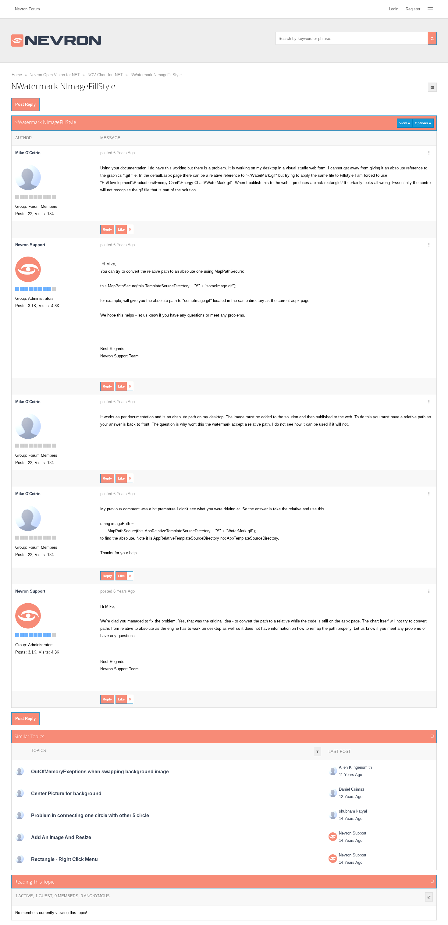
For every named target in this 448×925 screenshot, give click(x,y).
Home (17, 75)
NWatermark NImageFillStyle (156, 75)
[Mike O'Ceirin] (28, 177)
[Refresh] (429, 897)
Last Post (340, 751)
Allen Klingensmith (355, 767)
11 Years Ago (350, 774)
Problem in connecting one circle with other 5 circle (90, 815)
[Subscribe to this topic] (432, 87)
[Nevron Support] (28, 269)
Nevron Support (352, 833)
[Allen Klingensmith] (333, 771)
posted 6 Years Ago (117, 153)
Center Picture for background (66, 793)
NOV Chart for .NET (105, 75)
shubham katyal (353, 811)
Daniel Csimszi (352, 789)
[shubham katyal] (19, 815)
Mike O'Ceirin (28, 153)
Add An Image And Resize (61, 837)
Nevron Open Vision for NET (55, 75)
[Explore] (430, 9)
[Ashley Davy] (19, 837)
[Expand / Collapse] (432, 736)
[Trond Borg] (19, 771)
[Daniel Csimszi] (19, 793)
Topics (38, 750)
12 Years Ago (350, 796)
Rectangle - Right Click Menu (64, 859)
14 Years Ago (350, 818)
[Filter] (317, 751)
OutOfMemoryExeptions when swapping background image (100, 771)
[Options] (429, 153)
